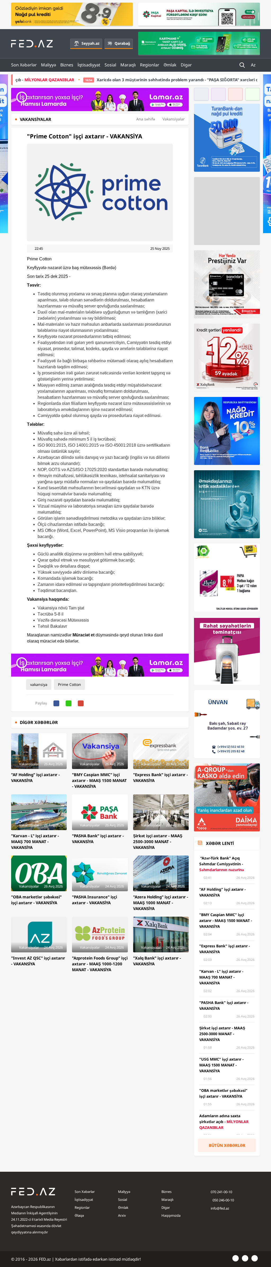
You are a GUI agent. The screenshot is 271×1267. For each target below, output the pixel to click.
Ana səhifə (145, 118)
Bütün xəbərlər (227, 1145)
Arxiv (122, 1215)
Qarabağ (122, 43)
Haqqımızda (170, 1215)
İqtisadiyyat (89, 65)
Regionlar (149, 65)
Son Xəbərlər (24, 65)
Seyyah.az (91, 43)
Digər (186, 65)
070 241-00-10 (221, 1191)
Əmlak (170, 65)
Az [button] (254, 65)
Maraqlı (128, 65)
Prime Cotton (69, 684)
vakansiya (38, 684)
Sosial (110, 65)
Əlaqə (79, 1215)
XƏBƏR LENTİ (220, 843)
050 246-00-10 (223, 1200)
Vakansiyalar (173, 118)
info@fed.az (220, 1208)
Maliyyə (48, 65)
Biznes (66, 65)
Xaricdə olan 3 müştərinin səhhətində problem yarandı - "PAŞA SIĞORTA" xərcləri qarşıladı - (138, 79)
